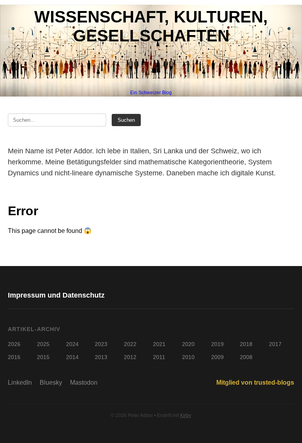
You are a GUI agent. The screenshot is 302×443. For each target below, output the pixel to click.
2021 (159, 344)
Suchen (126, 120)
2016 (14, 357)
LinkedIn (20, 382)
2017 (275, 344)
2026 (14, 344)
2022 (130, 344)
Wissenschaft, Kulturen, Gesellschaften (151, 26)
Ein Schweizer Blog (151, 92)
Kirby (185, 415)
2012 (130, 357)
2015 (43, 357)
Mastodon (84, 382)
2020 (188, 344)
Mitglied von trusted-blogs (255, 382)
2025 (43, 344)
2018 (246, 344)
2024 (72, 344)
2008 (246, 357)
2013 (101, 357)
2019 (217, 344)
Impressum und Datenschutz (56, 295)
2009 (217, 357)
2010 (188, 357)
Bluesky (51, 382)
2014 (72, 357)
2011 (159, 357)
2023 (101, 344)
